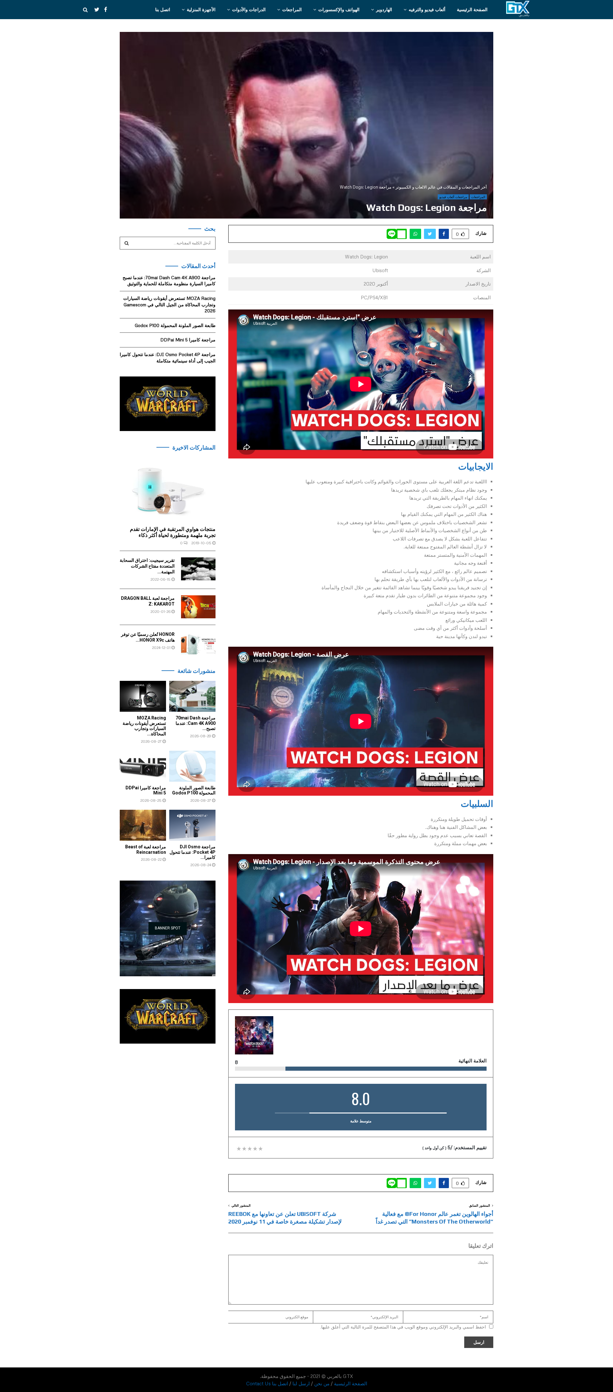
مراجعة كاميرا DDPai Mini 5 (188, 339)
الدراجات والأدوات (249, 9)
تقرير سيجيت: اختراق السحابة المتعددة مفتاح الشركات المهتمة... (147, 566)
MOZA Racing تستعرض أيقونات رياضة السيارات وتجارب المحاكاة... (144, 725)
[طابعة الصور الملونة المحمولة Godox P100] (192, 766)
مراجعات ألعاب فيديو (453, 197)
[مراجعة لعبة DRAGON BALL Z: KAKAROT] (198, 606)
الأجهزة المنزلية (201, 9)
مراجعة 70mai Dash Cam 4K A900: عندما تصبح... (196, 723)
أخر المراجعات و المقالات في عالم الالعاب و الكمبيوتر (441, 187)
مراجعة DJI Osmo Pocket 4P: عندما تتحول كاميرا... (193, 852)
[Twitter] (93, 9)
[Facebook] (104, 9)
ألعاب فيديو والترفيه (427, 9)
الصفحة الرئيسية (472, 9)
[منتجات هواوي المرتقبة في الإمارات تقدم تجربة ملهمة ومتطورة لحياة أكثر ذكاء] (168, 489)
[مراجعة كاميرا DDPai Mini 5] (143, 766)
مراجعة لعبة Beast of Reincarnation (145, 849)
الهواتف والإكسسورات (338, 9)
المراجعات (292, 9)
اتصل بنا (162, 9)
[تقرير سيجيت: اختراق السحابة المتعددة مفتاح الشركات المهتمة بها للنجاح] (198, 568)
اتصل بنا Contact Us (267, 1383)
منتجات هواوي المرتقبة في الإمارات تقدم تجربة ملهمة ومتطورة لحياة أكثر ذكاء (173, 532)
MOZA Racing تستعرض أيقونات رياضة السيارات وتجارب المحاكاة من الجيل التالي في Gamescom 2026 (169, 304)
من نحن (321, 1383)
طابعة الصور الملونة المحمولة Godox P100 (175, 325)
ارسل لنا (301, 1383)
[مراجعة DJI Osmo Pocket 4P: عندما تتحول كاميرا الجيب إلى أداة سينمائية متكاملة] (192, 825)
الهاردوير (384, 9)
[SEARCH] (126, 243)
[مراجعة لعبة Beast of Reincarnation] (143, 825)
